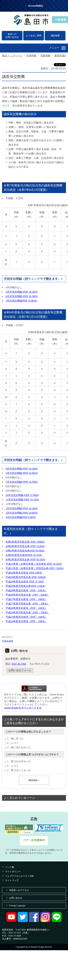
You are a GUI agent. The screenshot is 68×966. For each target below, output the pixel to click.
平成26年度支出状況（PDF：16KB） (26, 608)
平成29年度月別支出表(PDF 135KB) (25, 586)
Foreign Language (17, 905)
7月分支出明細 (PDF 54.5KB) (22, 482)
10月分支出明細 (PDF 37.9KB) (22, 495)
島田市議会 (60, 55)
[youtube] (11, 921)
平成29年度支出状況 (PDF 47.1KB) (25, 581)
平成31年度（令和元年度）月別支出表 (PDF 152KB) (35, 568)
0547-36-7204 (19, 664)
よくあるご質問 (33, 35)
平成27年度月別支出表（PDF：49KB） (27, 603)
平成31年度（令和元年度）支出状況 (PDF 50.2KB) (34, 564)
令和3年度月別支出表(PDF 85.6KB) (25, 550)
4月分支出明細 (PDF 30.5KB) (22, 468)
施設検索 (55, 35)
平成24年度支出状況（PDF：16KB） (26, 621)
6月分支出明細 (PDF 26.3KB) (22, 296)
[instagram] (45, 921)
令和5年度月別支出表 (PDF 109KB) (25, 541)
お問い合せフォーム (20, 670)
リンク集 (9, 867)
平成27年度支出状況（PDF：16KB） (26, 599)
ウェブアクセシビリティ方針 (19, 876)
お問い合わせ (15, 898)
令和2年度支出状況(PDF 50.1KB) (24, 555)
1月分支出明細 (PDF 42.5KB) (22, 508)
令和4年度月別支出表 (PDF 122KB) (25, 546)
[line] (57, 921)
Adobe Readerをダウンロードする (22, 707)
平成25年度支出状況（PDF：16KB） (26, 617)
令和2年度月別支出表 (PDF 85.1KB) (25, 559)
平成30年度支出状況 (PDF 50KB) (24, 572)
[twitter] (23, 921)
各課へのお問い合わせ (12, 35)
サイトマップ (12, 880)
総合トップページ (12, 55)
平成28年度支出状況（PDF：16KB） (26, 590)
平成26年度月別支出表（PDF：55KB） (27, 612)
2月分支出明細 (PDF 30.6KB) (22, 512)
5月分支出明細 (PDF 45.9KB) (22, 473)
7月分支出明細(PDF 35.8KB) (21, 300)
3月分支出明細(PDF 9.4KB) (21, 517)
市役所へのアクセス (19, 890)
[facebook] (34, 921)
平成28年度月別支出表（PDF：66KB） (27, 594)
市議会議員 (7, 641)
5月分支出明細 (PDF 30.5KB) (22, 292)
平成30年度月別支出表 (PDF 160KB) (26, 577)
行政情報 (31, 55)
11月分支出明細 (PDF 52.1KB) (22, 499)
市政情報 (45, 55)
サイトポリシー (13, 871)
